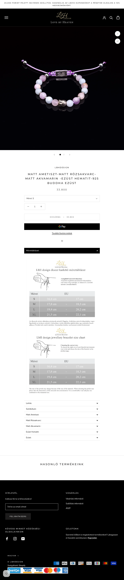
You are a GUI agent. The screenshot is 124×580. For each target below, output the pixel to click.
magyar (12, 556)
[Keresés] (111, 17)
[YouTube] (23, 538)
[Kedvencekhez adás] (62, 241)
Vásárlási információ (74, 498)
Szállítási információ (74, 503)
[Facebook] (7, 538)
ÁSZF (68, 508)
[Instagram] (15, 538)
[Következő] (69, 154)
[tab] (62, 251)
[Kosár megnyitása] (118, 17)
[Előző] (54, 154)
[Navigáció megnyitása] (6, 17)
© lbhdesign (15, 562)
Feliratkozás (18, 516)
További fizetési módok (62, 233)
